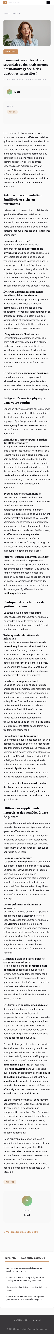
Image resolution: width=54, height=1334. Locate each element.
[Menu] (48, 2)
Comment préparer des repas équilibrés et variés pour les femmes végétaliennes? (25, 1279)
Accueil (6, 13)
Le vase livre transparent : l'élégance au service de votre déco (24, 1269)
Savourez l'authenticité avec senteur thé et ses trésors (26, 1288)
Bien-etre (17, 13)
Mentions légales (22, 1320)
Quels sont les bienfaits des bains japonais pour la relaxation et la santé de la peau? (25, 1298)
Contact (36, 1320)
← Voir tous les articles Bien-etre (20, 1232)
